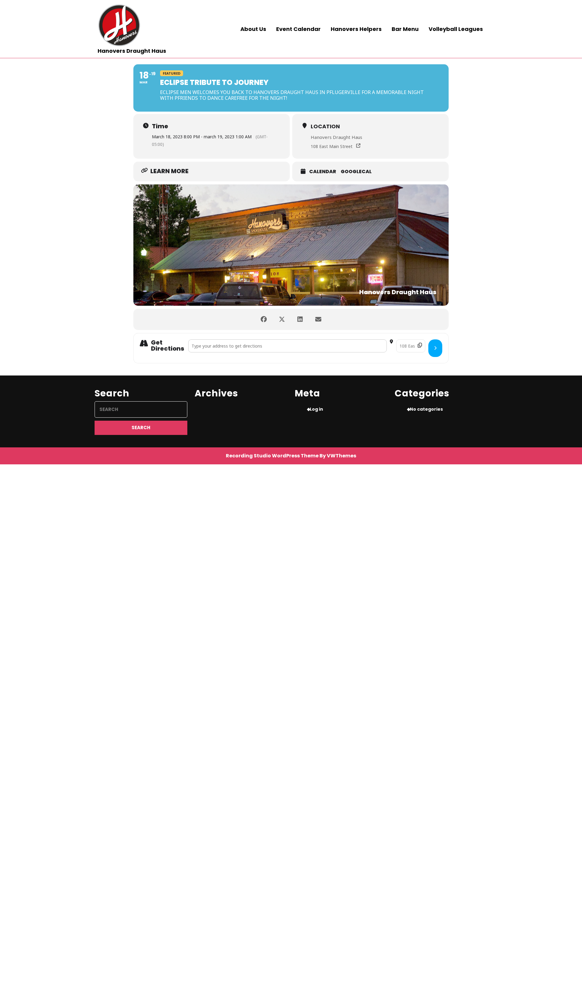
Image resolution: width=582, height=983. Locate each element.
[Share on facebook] (263, 319)
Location (325, 126)
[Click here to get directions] (435, 348)
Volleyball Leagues (456, 29)
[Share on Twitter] (281, 319)
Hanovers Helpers (356, 29)
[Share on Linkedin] (300, 319)
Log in (316, 409)
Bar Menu (405, 29)
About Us (253, 29)
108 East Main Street (332, 146)
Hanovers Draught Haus (132, 51)
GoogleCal (356, 172)
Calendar (322, 172)
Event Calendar (298, 29)
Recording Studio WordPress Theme (272, 455)
